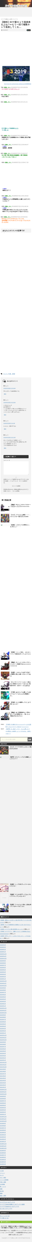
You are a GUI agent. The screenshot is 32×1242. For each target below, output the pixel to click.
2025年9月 (3, 960)
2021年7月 (3, 1073)
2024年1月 (3, 1006)
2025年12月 (3, 954)
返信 (5, 394)
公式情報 (2, 1184)
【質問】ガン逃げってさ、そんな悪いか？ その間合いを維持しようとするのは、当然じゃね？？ (18, 731)
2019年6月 (3, 1130)
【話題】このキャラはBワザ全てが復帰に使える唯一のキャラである (20, 674)
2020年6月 (3, 1103)
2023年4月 (3, 1026)
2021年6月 (3, 1076)
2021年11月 (3, 1064)
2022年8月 (3, 1044)
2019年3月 (3, 1137)
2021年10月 (3, 1067)
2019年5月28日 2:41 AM (9, 423)
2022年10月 (3, 1039)
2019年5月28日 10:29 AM (9, 402)
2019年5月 (3, 1132)
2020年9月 (3, 1096)
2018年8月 (3, 1152)
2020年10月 (3, 1094)
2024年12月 (3, 981)
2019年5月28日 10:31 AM (9, 437)
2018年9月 (3, 1150)
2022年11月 (3, 1037)
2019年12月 (3, 1116)
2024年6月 (3, 994)
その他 (2, 1170)
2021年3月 (3, 1082)
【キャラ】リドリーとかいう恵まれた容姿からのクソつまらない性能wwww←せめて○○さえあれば (20, 683)
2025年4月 (3, 972)
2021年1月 (3, 1087)
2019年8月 (3, 1125)
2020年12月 (3, 1089)
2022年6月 (3, 1049)
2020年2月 (3, 1112)
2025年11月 (3, 956)
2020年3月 (3, 1110)
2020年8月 (3, 1098)
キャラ (5, 374)
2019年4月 (3, 1134)
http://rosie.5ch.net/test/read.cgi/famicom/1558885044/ (17, 84)
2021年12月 (3, 1062)
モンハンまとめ (5, 1216)
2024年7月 (3, 992)
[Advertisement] (16, 48)
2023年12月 (3, 1008)
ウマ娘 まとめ (4, 1218)
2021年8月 (3, 1071)
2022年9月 (3, 1042)
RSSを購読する (6, 1222)
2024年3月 (3, 1001)
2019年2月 (3, 1139)
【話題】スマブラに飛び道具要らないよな (11, 929)
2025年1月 (3, 978)
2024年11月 (3, 983)
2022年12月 (3, 1035)
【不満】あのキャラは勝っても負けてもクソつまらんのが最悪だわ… (20, 693)
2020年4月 (3, 1107)
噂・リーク (3, 1186)
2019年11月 (3, 1119)
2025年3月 (3, 974)
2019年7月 (3, 1128)
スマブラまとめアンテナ (7, 1202)
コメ (28, 30)
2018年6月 (3, 1157)
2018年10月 (3, 1148)
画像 (1, 1193)
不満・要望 (11, 374)
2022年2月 (3, 1058)
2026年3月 (3, 947)
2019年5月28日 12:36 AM (9, 388)
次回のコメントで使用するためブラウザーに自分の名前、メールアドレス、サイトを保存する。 (16, 481)
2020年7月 (3, 1100)
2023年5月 (3, 1024)
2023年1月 (3, 1033)
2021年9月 (3, 1069)
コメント (6, 460)
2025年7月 (3, 965)
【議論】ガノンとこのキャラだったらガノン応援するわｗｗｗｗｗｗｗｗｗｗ (20, 664)
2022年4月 (3, 1053)
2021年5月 (3, 1078)
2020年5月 (3, 1105)
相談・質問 (3, 1195)
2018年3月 (3, 1164)
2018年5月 (3, 1159)
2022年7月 (3, 1046)
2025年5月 (3, 969)
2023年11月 (3, 1010)
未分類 (2, 1191)
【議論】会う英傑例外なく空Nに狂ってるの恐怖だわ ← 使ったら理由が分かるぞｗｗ (20, 714)
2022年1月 (3, 1060)
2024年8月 (3, 990)
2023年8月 (3, 1017)
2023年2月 (3, 1030)
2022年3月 (3, 1055)
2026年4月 (3, 945)
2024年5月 (3, 997)
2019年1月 (3, 1141)
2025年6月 (3, 967)
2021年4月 (3, 1080)
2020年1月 (3, 1114)
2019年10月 (3, 1121)
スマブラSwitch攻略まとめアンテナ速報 (12, 1204)
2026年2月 (3, 949)
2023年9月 (3, 1015)
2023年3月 (3, 1028)
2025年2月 (3, 976)
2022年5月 (3, 1051)
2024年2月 (3, 1003)
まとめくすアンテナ (6, 1208)
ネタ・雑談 (3, 1177)
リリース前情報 (4, 1179)
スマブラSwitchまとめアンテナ (9, 1206)
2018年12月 (3, 1143)
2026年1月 (3, 951)
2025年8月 (3, 963)
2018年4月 (3, 1162)
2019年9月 (3, 1123)
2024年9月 (3, 988)
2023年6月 (3, 1021)
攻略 (1, 1189)
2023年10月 (3, 1012)
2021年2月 (3, 1085)
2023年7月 (3, 1019)
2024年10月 (3, 985)
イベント (2, 1173)
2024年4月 (3, 999)
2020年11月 (3, 1091)
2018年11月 (3, 1146)
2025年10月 (3, 958)
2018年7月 (3, 1155)
